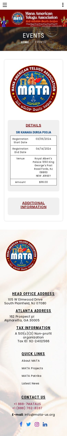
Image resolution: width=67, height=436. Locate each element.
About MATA (31, 361)
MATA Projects (32, 368)
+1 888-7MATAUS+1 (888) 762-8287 (27, 406)
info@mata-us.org (33, 414)
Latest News (30, 383)
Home (25, 42)
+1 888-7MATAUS (46, 26)
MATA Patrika (31, 376)
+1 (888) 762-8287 (57, 26)
